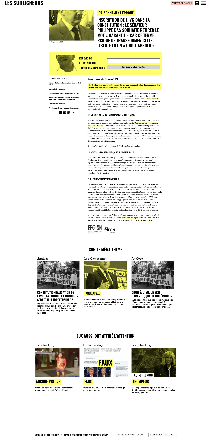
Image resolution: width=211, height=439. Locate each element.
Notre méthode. (143, 220)
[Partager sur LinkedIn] (69, 112)
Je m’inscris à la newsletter (133, 67)
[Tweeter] (60, 112)
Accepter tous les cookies (162, 435)
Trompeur (141, 381)
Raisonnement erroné (116, 13)
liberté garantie (152, 99)
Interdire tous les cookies (130, 435)
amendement (142, 101)
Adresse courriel (113, 57)
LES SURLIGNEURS (24, 3)
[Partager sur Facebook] (65, 112)
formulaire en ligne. (129, 218)
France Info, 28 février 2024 (106, 78)
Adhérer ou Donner (182, 3)
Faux (88, 381)
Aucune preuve (48, 381)
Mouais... (93, 293)
